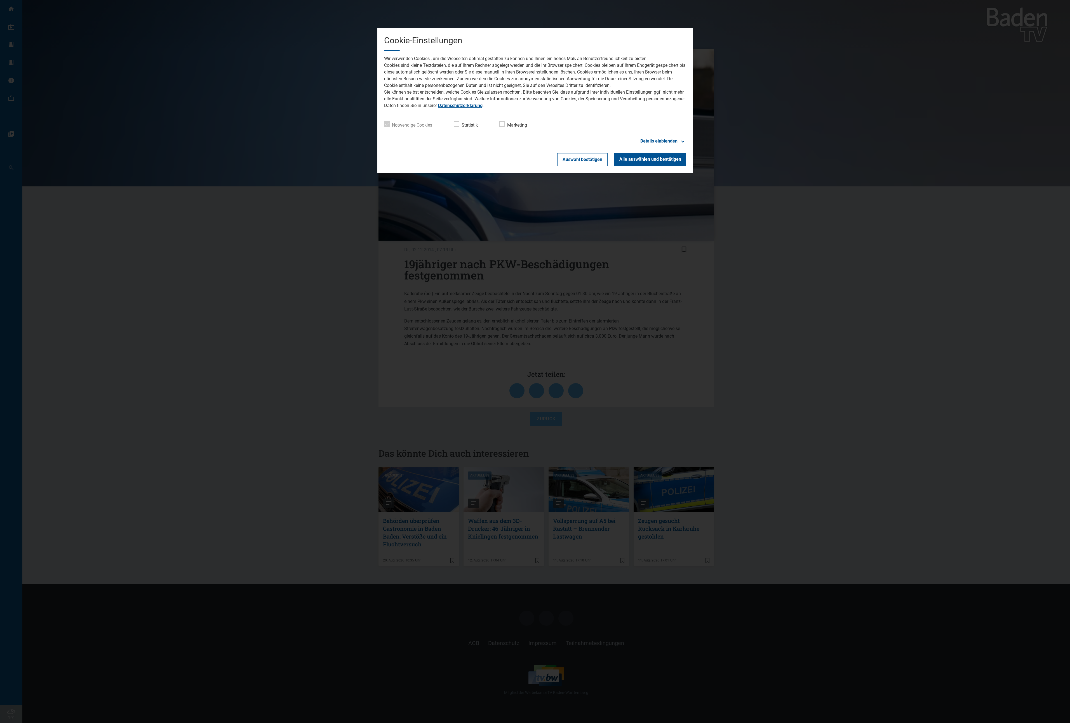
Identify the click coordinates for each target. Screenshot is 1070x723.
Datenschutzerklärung (460, 105)
